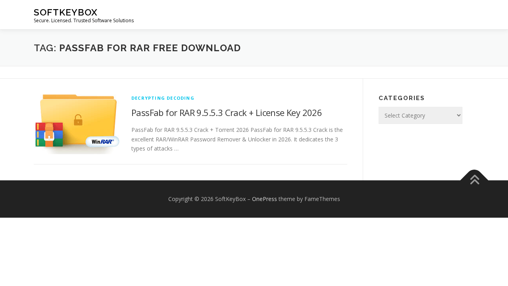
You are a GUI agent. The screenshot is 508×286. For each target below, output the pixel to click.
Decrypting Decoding (162, 98)
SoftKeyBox (66, 12)
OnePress (264, 199)
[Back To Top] (474, 180)
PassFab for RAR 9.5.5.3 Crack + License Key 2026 (226, 112)
